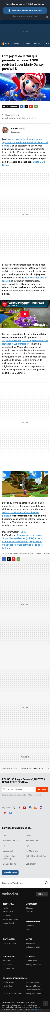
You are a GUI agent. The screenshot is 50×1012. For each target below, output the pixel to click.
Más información (37, 1009)
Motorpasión (30, 943)
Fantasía (16, 43)
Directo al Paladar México (12, 993)
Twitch (41, 807)
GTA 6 (46, 43)
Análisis (29, 835)
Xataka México (8, 982)
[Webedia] (10, 895)
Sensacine (30, 926)
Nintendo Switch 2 (34, 841)
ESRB (23, 532)
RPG (7, 43)
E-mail (36, 106)
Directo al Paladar (9, 943)
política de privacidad (34, 795)
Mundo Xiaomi (8, 923)
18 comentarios (12, 106)
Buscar (46, 883)
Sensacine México (33, 986)
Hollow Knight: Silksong (9, 857)
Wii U (38, 553)
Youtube (24, 807)
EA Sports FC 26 (10, 864)
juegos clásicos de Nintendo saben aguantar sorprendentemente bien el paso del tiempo (25, 142)
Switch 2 (37, 43)
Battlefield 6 (31, 864)
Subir (40, 894)
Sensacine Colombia (33, 990)
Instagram (30, 807)
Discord (10, 812)
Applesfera (7, 916)
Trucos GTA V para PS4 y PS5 (32, 769)
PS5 (27, 846)
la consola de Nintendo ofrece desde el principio (23, 512)
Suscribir (42, 789)
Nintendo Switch (10, 841)
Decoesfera (7, 965)
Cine (5, 835)
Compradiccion (8, 968)
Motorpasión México (33, 993)
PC (4, 846)
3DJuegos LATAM (32, 982)
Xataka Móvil (8, 912)
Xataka (5, 908)
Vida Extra (29, 912)
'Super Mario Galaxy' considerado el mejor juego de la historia (22, 544)
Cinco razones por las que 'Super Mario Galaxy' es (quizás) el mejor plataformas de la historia (22, 538)
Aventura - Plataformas (23, 553)
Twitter (26, 106)
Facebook (21, 106)
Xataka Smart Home (10, 919)
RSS (35, 807)
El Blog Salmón (31, 961)
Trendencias (7, 961)
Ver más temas (10, 872)
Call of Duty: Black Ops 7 (36, 857)
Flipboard (31, 106)
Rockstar (26, 43)
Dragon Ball (8, 851)
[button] (17, 128)
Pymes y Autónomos (33, 965)
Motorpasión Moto (33, 947)
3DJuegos (30, 908)
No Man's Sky (32, 851)
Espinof (29, 929)
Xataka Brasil (8, 986)
